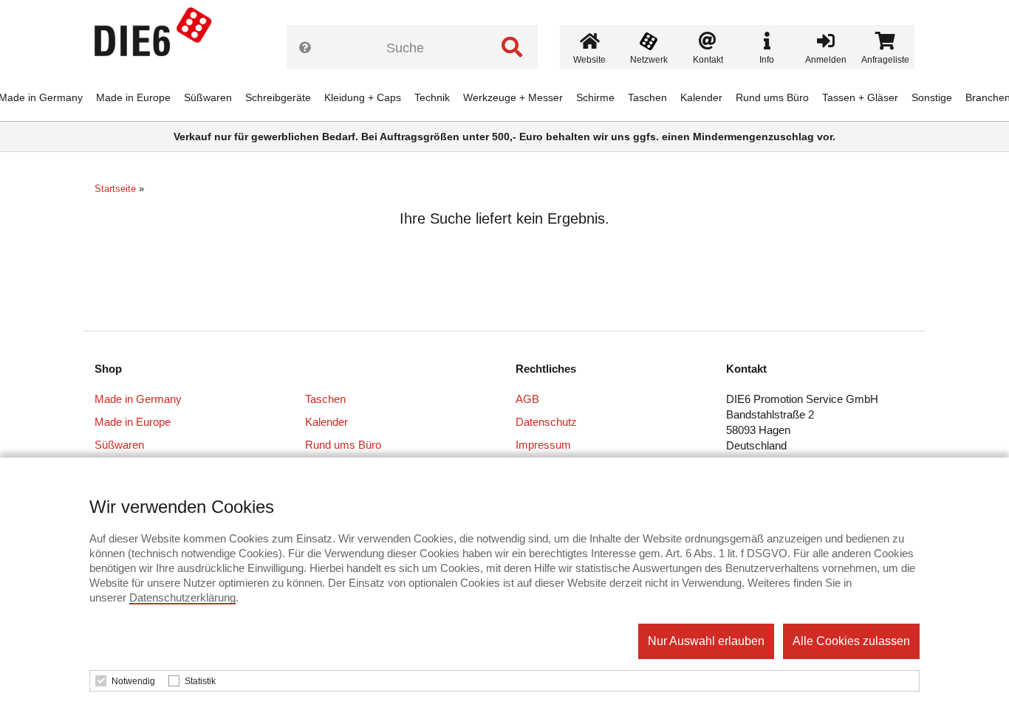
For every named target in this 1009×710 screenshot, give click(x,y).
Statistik (200, 681)
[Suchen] (512, 47)
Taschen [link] (647, 97)
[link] (159, 36)
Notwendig (133, 681)
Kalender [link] (701, 97)
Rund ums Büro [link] (772, 97)
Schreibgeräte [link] (278, 97)
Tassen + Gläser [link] (860, 97)
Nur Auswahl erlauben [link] (706, 641)
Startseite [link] (115, 188)
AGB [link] (527, 399)
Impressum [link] (543, 444)
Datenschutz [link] (546, 422)
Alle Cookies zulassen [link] (851, 641)
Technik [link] (432, 97)
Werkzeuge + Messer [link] (513, 97)
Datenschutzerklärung (182, 597)
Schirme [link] (595, 97)
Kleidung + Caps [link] (362, 97)
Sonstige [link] (931, 97)
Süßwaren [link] (208, 97)
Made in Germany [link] (138, 399)
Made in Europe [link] (133, 97)
